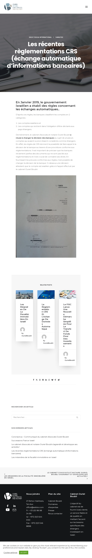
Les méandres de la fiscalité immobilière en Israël (24, 313)
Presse (51, 510)
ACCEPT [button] (23, 552)
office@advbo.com (35, 507)
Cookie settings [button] (10, 553)
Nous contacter (55, 513)
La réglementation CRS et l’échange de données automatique (46, 316)
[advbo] (13, 6)
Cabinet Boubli (55, 501)
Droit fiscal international (40, 37)
